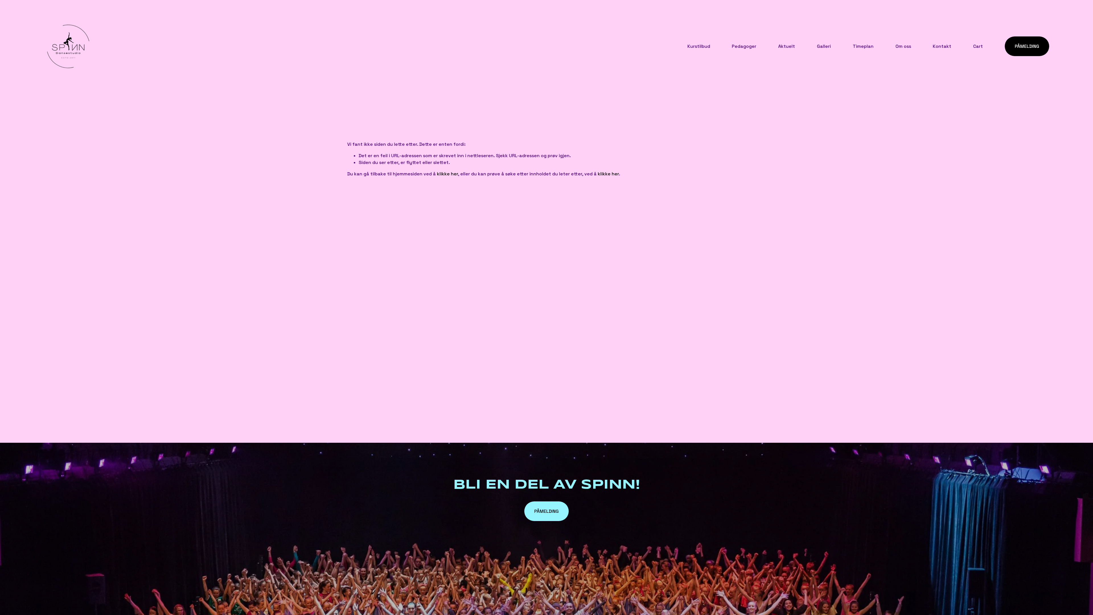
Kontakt (942, 46)
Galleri (824, 46)
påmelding (546, 511)
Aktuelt (786, 46)
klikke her (447, 174)
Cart (978, 46)
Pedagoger (744, 46)
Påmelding (1027, 46)
